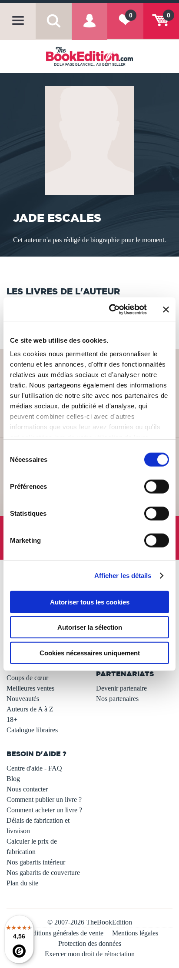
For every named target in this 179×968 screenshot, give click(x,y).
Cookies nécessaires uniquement (90, 652)
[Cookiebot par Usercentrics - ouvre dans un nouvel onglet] (111, 309)
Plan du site (22, 883)
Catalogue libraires (32, 730)
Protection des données (89, 943)
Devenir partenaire (121, 688)
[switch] (156, 486)
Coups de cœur (27, 677)
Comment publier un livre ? (44, 799)
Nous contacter (27, 789)
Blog (13, 778)
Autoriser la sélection (89, 627)
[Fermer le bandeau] (166, 310)
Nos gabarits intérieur (36, 862)
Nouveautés (23, 698)
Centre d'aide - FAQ (34, 768)
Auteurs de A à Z (30, 709)
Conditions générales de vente (62, 933)
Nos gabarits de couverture (43, 872)
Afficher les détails (123, 575)
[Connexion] (89, 27)
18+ (12, 719)
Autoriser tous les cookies (89, 601)
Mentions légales (135, 933)
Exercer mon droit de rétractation (90, 954)
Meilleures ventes (30, 688)
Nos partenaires (117, 698)
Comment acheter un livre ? (44, 810)
